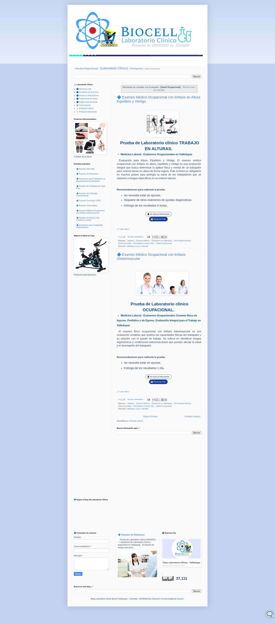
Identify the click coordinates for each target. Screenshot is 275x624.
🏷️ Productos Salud (84, 108)
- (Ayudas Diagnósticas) (86, 68)
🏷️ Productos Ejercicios (86, 112)
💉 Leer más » (123, 229)
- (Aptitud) (130, 241)
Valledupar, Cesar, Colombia (137, 246)
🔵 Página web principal (86, 102)
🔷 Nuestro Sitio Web (85, 169)
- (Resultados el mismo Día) (143, 243)
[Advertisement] (90, 328)
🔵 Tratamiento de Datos (87, 99)
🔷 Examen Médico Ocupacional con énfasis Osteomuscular (90, 212)
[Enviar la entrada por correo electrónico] (148, 237)
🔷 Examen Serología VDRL (88, 201)
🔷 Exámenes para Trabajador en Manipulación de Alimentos (91, 180)
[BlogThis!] (156, 237)
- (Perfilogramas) (136, 69)
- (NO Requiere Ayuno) (182, 241)
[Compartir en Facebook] (162, 237)
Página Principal (150, 416)
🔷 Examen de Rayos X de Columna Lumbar (87, 219)
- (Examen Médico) (142, 241)
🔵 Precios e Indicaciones (87, 95)
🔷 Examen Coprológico (86, 205)
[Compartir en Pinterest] (165, 237)
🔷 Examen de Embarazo (87, 174)
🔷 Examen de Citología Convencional (86, 194)
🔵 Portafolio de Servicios (87, 92)
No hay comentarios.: (136, 237)
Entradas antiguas (192, 416)
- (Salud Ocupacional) (163, 243)
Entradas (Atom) (136, 421)
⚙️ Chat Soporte (83, 105)
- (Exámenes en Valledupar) (161, 241)
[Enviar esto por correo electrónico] (153, 237)
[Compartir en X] (159, 237)
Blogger (180, 599)
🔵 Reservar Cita (83, 89)
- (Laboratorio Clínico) (113, 68)
